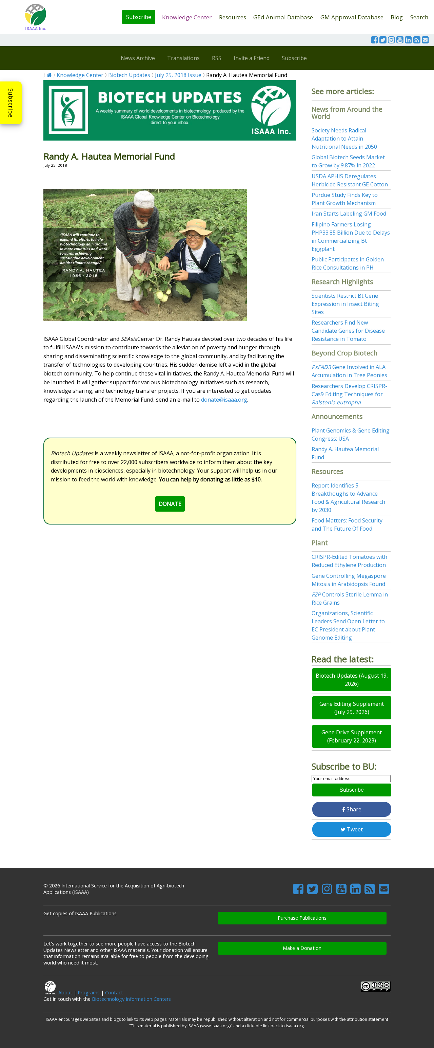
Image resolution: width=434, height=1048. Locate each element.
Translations (183, 58)
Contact (114, 992)
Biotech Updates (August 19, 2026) (352, 679)
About (65, 992)
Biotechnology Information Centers (131, 999)
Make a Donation (302, 948)
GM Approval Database (351, 17)
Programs (89, 992)
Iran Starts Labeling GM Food (349, 213)
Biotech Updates (129, 75)
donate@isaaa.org (224, 399)
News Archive (138, 58)
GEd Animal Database (283, 17)
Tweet (354, 829)
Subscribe (138, 17)
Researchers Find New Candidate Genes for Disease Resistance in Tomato (348, 331)
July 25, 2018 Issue (178, 75)
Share (353, 809)
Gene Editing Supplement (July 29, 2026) (351, 708)
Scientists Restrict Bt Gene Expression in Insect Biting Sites (345, 304)
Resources (232, 17)
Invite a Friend (252, 58)
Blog (397, 17)
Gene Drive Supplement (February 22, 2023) (351, 736)
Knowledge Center (187, 17)
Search (419, 17)
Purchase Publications (302, 918)
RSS (216, 58)
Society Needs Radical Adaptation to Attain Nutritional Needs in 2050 (344, 138)
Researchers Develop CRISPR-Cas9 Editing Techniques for (349, 394)
